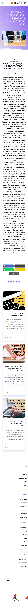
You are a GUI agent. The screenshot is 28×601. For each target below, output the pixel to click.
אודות (25, 471)
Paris (25, 542)
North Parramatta (22, 549)
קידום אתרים (23, 499)
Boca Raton (23, 527)
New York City (23, 531)
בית (26, 466)
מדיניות (25, 554)
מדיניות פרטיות (23, 563)
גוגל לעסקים (23, 510)
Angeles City (23, 545)
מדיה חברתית (23, 503)
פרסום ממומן (23, 506)
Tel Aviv (25, 534)
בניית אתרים (24, 513)
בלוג (25, 482)
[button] (8, 266)
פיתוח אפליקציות (22, 517)
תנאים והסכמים (23, 559)
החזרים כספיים (23, 566)
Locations (23, 522)
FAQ (25, 485)
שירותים (25, 494)
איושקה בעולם (23, 478)
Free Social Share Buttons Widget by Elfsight (14, 276)
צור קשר (24, 489)
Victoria (24, 538)
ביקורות (25, 474)
